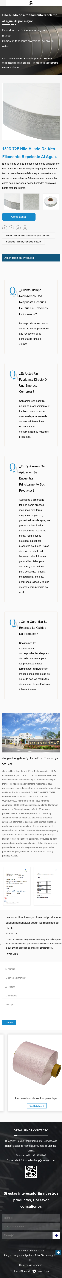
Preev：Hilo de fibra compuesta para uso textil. (28, 235)
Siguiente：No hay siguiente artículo (23, 242)
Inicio (5, 58)
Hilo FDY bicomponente (30, 58)
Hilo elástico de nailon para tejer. (31, 1098)
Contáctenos (18, 216)
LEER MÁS (8, 954)
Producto (13, 58)
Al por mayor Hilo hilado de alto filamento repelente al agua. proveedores (29, 783)
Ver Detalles (30, 1106)
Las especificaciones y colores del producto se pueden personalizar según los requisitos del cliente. (30, 923)
